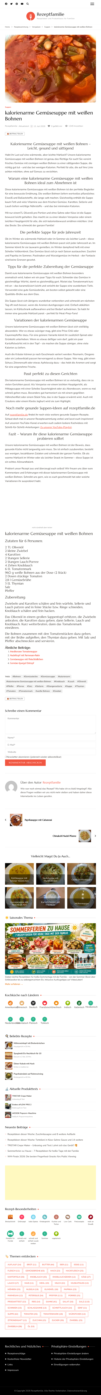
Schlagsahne (37, 1308)
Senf (82, 1308)
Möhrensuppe (82, 903)
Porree (21, 686)
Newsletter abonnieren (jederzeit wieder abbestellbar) (34, 756)
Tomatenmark (26, 691)
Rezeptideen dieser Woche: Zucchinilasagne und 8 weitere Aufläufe (41, 1134)
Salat (68, 1301)
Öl (31, 1326)
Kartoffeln (16, 1277)
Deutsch (33, 1007)
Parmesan (15, 1295)
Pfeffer (11, 686)
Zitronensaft (17, 1320)
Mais (29, 1283)
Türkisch (45, 1023)
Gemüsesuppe (48, 676)
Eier (64, 1264)
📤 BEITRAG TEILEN (15, 134)
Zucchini (39, 1320)
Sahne (51, 1301)
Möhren (14, 1289)
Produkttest (17, 1301)
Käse (86, 1277)
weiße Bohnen (43, 691)
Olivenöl (82, 681)
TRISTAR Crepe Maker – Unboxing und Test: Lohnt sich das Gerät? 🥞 (42, 1145)
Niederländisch (12, 1023)
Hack (55, 1270)
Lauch (71, 681)
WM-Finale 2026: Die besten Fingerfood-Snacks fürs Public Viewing (42, 1156)
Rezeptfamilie (50, 14)
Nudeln (32, 1289)
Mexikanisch (91, 1006)
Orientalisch (22, 1023)
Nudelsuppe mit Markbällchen (50, 879)
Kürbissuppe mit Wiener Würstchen (19, 879)
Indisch (67, 1007)
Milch (60, 1283)
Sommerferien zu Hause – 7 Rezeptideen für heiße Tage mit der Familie (43, 1150)
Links (10, 1364)
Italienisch (79, 1007)
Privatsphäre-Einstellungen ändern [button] (71, 1353)
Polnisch (33, 1023)
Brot (31, 1264)
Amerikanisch (11, 1007)
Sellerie (39, 686)
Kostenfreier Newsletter (19, 1359)
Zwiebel (57, 691)
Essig (79, 1264)
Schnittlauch (62, 1308)
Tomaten (12, 691)
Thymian (80, 686)
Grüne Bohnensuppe (82, 879)
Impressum (13, 1370)
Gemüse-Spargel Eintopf (22, 663)
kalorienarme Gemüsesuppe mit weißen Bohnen (29, 681)
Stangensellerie (55, 686)
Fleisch (14, 1270)
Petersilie (36, 1295)
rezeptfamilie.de (19, 414)
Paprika (70, 1289)
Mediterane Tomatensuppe (23, 651)
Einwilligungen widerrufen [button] (67, 1364)
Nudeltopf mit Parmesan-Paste (25, 655)
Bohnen (17, 676)
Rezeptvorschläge (16, 1353)
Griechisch (56, 1007)
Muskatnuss (80, 1283)
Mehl (44, 1283)
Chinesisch (22, 1007)
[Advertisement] (50, 1182)
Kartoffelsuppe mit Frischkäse (50, 903)
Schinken (15, 1308)
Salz (30, 686)
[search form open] (27, 4)
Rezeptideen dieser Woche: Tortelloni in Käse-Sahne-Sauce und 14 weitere (45, 1139)
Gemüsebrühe (31, 676)
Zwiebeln (15, 1326)
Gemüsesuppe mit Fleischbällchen (26, 659)
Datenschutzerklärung (77, 1390)
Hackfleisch (75, 1270)
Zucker (58, 1320)
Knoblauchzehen (64, 1277)
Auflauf (14, 1264)
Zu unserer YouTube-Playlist (56, 427)
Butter (48, 1264)
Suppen (8, 107)
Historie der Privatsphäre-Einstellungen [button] (73, 1359)
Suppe (69, 686)
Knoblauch (60, 681)
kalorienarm (64, 676)
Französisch (45, 1007)
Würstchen (77, 1314)
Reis (36, 1301)
